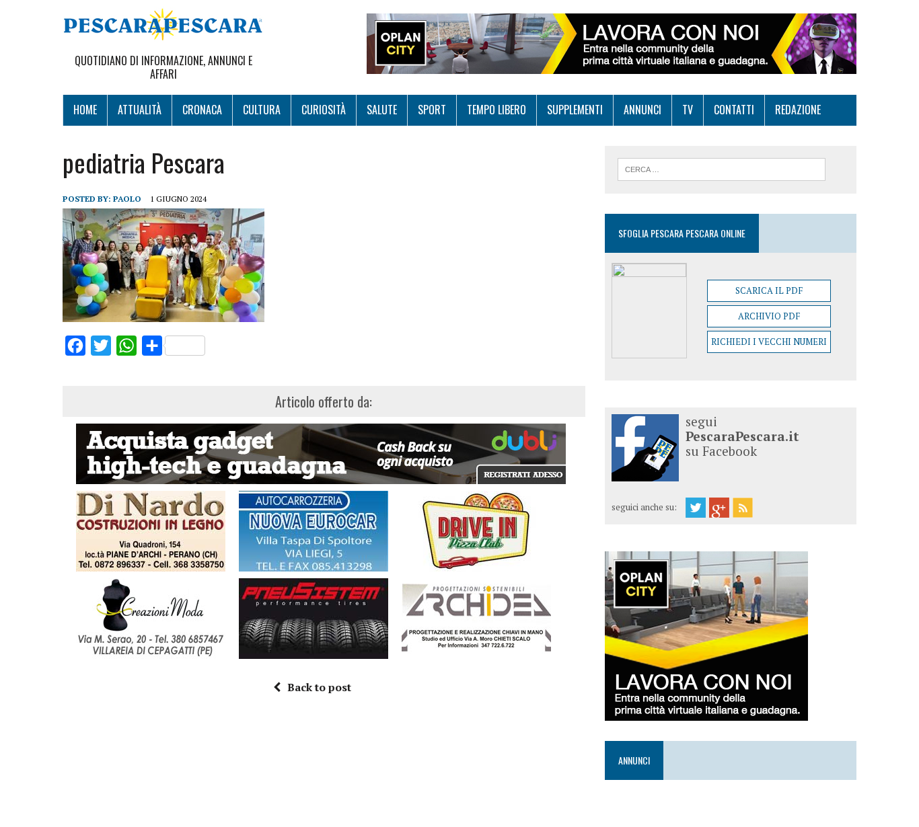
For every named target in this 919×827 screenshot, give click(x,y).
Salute (382, 110)
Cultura (262, 110)
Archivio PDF (769, 316)
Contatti (734, 110)
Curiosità (323, 110)
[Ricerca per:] (721, 168)
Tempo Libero (496, 110)
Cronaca (202, 110)
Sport (432, 110)
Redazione (798, 110)
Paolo (127, 199)
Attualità (139, 110)
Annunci (642, 110)
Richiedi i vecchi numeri (769, 342)
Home (85, 110)
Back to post (319, 687)
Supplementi (575, 110)
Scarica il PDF (769, 290)
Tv (687, 110)
